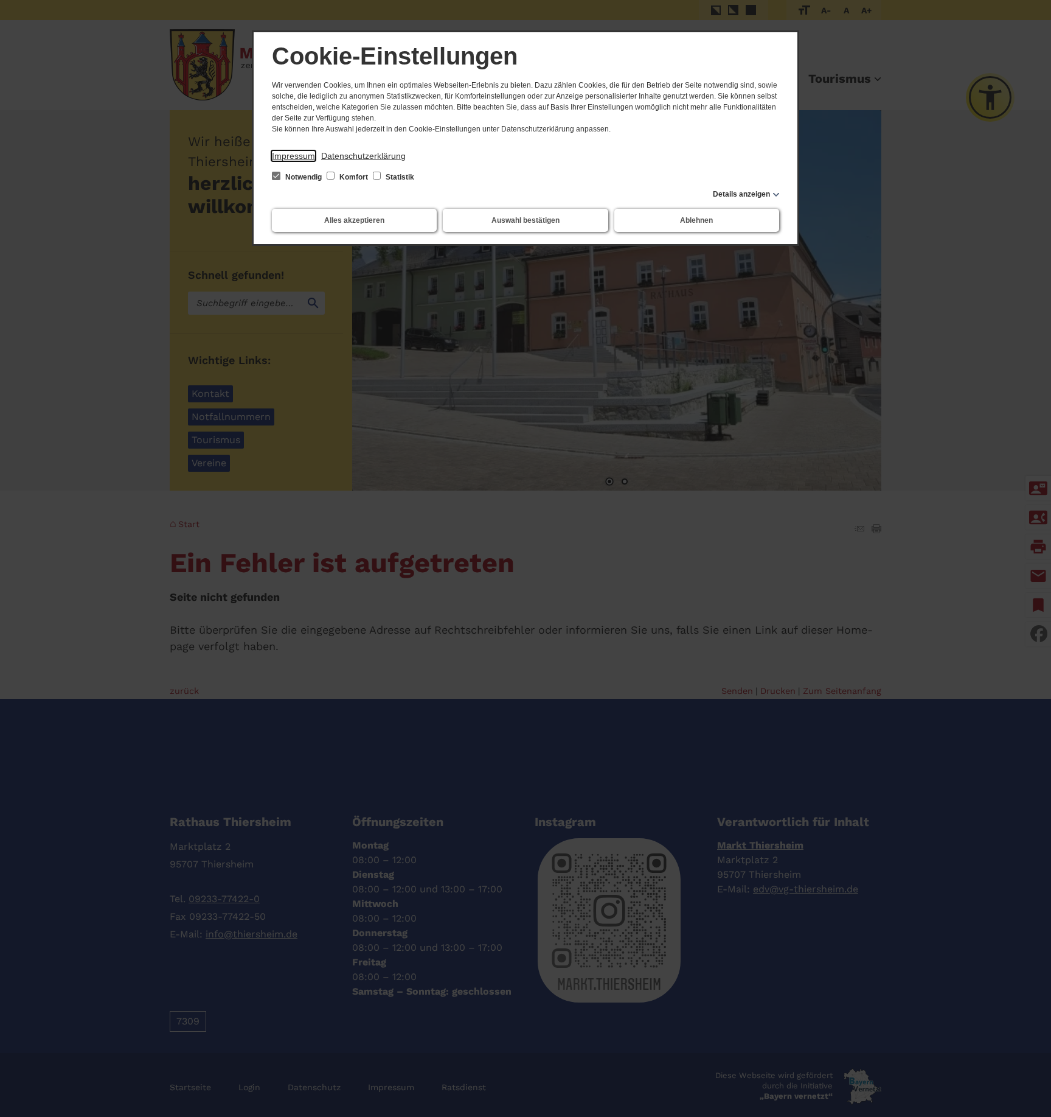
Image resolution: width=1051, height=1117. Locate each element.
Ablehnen (696, 220)
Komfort (354, 177)
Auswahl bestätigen (525, 220)
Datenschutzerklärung (363, 156)
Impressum (293, 156)
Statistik (399, 177)
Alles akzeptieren (354, 220)
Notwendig (303, 177)
